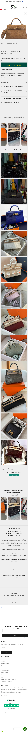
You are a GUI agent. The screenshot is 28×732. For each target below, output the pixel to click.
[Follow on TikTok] (9, 712)
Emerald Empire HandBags (9, 43)
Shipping (3, 665)
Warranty (3, 661)
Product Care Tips (5, 663)
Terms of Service (5, 670)
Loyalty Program (4, 672)
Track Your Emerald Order (6, 681)
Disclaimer (3, 677)
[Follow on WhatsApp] (12, 712)
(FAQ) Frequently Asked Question (8, 679)
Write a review (14, 475)
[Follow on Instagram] (5, 712)
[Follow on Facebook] (2, 712)
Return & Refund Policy (6, 659)
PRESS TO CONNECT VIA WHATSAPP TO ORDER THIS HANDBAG (14, 64)
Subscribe (6, 652)
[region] (14, 575)
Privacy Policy (4, 668)
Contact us (3, 674)
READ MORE (4, 695)
